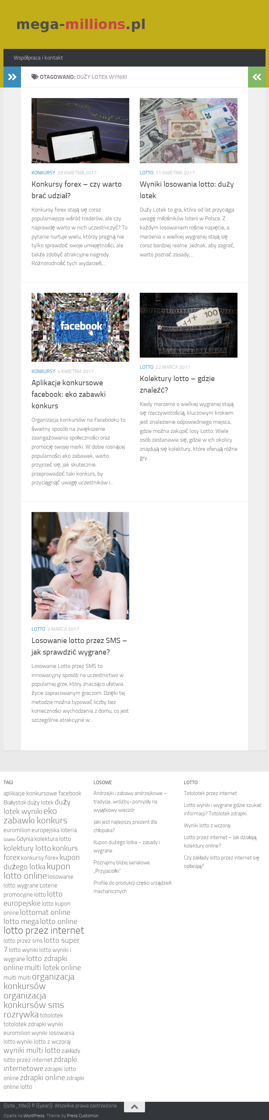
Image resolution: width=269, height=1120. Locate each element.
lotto (40, 894)
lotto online (58, 921)
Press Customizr (82, 1115)
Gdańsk (9, 839)
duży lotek (40, 802)
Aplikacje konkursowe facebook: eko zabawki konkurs (69, 394)
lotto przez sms (23, 940)
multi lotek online (53, 967)
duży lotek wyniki (37, 806)
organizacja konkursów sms (34, 1000)
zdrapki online (42, 1077)
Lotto (146, 173)
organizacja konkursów (39, 981)
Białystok (15, 802)
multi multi (17, 977)
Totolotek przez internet (210, 793)
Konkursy (43, 173)
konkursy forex (39, 857)
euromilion (17, 830)
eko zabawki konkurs (35, 816)
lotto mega (21, 921)
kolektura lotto (52, 838)
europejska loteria (54, 830)
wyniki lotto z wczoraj (43, 1041)
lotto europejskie (33, 899)
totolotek (51, 1015)
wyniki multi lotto (32, 1050)
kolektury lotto (27, 848)
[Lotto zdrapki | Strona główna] (82, 24)
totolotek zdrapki (25, 1024)
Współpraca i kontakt (38, 57)
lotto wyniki (23, 949)
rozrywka (21, 1014)
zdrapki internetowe (40, 1064)
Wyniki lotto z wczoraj (207, 825)
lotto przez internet (44, 930)
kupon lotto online (37, 871)
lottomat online (45, 912)
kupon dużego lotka (42, 862)
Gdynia (24, 838)
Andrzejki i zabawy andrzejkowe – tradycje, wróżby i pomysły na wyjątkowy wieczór (130, 801)
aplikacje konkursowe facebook (42, 793)
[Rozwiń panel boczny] (12, 77)
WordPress (33, 1115)
